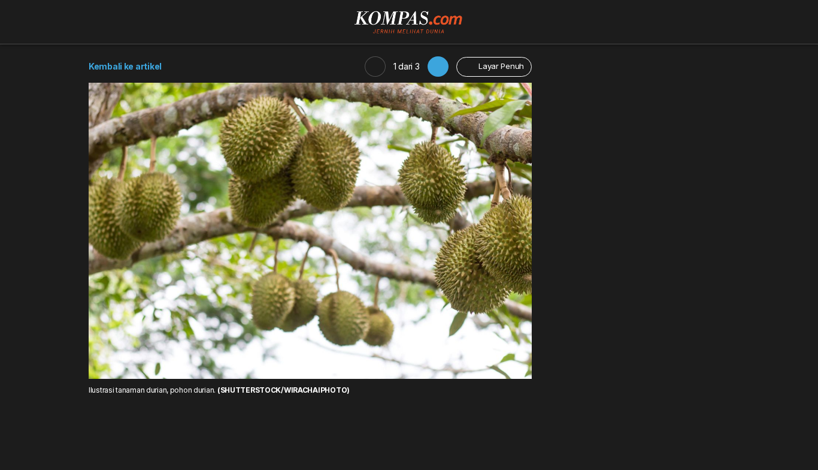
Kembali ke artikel (125, 66)
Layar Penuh (500, 66)
